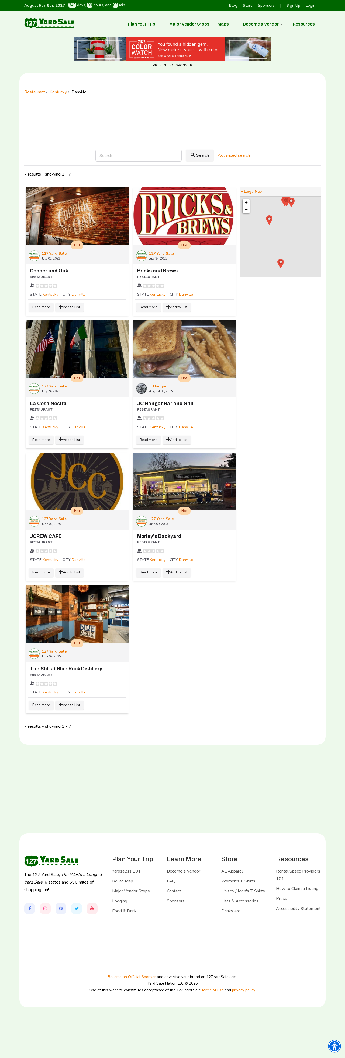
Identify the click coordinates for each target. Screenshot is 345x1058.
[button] (144, 24)
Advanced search (234, 155)
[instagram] (45, 908)
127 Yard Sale (54, 253)
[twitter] (76, 908)
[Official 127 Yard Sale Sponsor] (172, 49)
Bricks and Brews (157, 271)
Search (202, 155)
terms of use (212, 990)
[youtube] (92, 908)
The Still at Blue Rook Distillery (66, 668)
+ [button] (246, 202)
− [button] (246, 209)
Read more (41, 307)
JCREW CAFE (46, 536)
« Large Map (251, 191)
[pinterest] (61, 908)
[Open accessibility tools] (334, 1046)
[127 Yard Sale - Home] (49, 22)
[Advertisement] (172, 129)
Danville (79, 294)
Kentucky (50, 294)
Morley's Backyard (159, 536)
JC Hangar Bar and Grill (165, 403)
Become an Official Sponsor (132, 976)
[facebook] (29, 908)
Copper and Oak (49, 271)
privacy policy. (244, 990)
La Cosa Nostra (48, 403)
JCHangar (158, 386)
